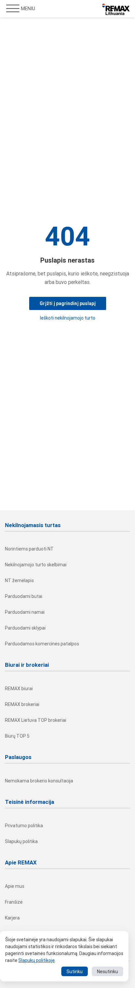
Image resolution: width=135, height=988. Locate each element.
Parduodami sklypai (25, 628)
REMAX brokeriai (22, 704)
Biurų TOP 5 (17, 736)
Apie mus (14, 886)
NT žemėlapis (19, 580)
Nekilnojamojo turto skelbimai (36, 564)
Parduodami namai (25, 612)
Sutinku (75, 971)
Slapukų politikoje (36, 960)
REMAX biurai (19, 688)
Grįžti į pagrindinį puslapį (68, 303)
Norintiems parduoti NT (29, 548)
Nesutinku (107, 971)
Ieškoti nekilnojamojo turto (67, 318)
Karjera (12, 917)
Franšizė (14, 902)
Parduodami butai (23, 596)
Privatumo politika (24, 825)
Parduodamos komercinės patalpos (42, 643)
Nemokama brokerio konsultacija (39, 780)
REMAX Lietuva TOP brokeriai (35, 720)
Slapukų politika (21, 841)
